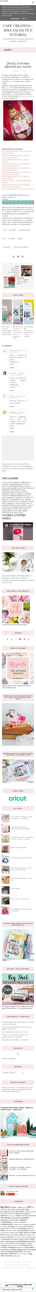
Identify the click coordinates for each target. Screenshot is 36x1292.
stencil (24, 1251)
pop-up (21, 1243)
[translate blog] (18, 1054)
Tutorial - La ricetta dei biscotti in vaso (22, 1175)
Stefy (12, 350)
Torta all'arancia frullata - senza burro (15, 1040)
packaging (7, 247)
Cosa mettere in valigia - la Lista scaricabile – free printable (21, 817)
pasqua (32, 1241)
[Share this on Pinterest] (18, 256)
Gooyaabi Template (25, 1268)
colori (20, 1224)
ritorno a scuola (22, 1247)
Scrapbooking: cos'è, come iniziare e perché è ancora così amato (22, 838)
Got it (24, 19)
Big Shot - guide (16, 1207)
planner (16, 1243)
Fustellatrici (11, 1213)
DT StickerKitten (30, 1212)
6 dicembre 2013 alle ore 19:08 (17, 374)
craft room (19, 1226)
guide (21, 1233)
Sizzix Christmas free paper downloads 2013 (18, 189)
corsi (2, 1226)
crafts (25, 1226)
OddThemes (23, 1265)
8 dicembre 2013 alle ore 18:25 (17, 413)
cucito (30, 1226)
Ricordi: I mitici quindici (18, 847)
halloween (27, 1233)
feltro (2, 1230)
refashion (3, 1245)
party (28, 1241)
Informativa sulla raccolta (12, 1290)
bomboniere (4, 1220)
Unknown (13, 412)
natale (20, 238)
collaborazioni (24, 230)
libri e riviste (21, 1237)
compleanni (26, 1224)
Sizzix (11, 81)
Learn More (15, 19)
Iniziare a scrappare (23, 1213)
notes (2, 1241)
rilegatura (12, 1247)
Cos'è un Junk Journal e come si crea (15, 1032)
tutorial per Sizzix (21, 247)
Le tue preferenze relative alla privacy (20, 1285)
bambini (25, 1218)
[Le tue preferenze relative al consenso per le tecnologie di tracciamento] (32, 1288)
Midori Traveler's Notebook (26, 1216)
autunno (19, 1218)
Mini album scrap (8, 1218)
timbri (29, 1251)
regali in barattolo (13, 1245)
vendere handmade (22, 1253)
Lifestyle (4, 1215)
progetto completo (27, 96)
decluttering (4, 1228)
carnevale (14, 1222)
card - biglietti (20, 1220)
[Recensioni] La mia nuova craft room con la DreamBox (20, 869)
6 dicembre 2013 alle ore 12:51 (17, 351)
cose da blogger (9, 1226)
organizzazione (10, 1241)
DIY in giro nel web (15, 1210)
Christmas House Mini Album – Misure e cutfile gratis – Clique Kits (16, 1109)
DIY (4, 238)
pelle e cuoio (4, 1243)
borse (12, 1220)
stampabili (18, 1251)
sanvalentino (5, 1250)
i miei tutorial (10, 1235)
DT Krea (13, 1212)
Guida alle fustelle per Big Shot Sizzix (21, 1159)
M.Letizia (13, 373)
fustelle (27, 1230)
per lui (11, 1243)
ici (11, 222)
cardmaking (5, 1222)
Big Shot (12, 230)
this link (21, 212)
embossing (21, 1228)
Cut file (24, 1207)
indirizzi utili (31, 1235)
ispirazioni (3, 1237)
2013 (18, 59)
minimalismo (15, 1239)
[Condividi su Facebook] (13, 256)
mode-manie (24, 1239)
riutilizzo (32, 1247)
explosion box (29, 1228)
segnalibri (3, 1251)
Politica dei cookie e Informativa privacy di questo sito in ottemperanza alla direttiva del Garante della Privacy (17, 1089)
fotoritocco (9, 1230)
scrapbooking (16, 1249)
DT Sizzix (11, 238)
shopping (10, 1251)
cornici (32, 1224)
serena (12, 396)
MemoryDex (12, 1215)
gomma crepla (14, 1233)
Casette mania (15, 888)
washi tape (16, 1256)
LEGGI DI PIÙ (7, 582)
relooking (23, 1245)
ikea (25, 1235)
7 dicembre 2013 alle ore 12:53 (18, 397)
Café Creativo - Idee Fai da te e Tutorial (18, 30)
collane (15, 1224)
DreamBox (3, 1213)
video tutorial (6, 1256)
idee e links (19, 1235)
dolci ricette (13, 1228)
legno (15, 1237)
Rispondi (12, 367)
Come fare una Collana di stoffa (20, 858)
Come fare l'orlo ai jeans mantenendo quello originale (20, 828)
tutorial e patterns (8, 1253)
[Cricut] (18, 800)
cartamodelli (22, 1222)
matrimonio (6, 1239)
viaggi (30, 1254)
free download (18, 1230)
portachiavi (28, 1243)
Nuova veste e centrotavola (19, 899)
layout (10, 1237)
